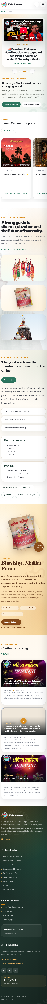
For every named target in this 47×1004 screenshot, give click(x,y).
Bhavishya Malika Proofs (12, 881)
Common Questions (10, 877)
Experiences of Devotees (12, 869)
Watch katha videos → (10, 959)
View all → (9, 131)
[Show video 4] (26, 71)
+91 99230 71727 (10, 911)
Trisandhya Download (11, 865)
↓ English (7, 495)
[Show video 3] (23, 71)
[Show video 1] (19, 71)
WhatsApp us (8, 915)
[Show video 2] (21, 71)
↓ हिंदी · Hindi (27, 488)
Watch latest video (11, 104)
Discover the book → (11, 622)
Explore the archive (31, 104)
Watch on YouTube (22, 63)
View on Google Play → (11, 933)
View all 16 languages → (27, 495)
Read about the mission (12, 249)
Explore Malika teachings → (15, 627)
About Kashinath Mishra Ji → (13, 964)
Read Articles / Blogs (11, 873)
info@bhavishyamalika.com (13, 907)
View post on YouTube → (15, 193)
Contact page (8, 920)
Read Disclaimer (9, 890)
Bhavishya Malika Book (12, 861)
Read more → (6, 839)
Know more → (9, 380)
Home (3, 11)
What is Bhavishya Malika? (13, 857)
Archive (6, 885)
